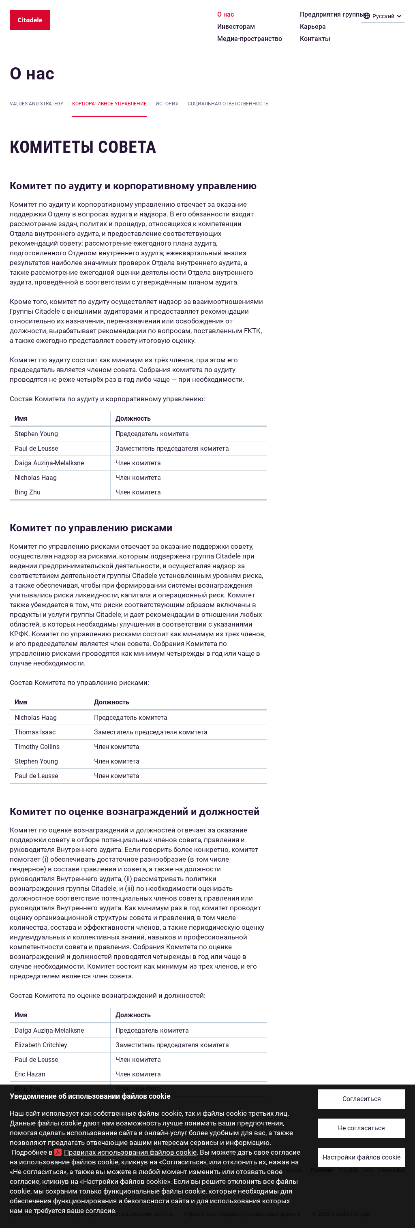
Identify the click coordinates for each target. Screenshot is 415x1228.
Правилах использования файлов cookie (130, 1152)
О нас (32, 73)
